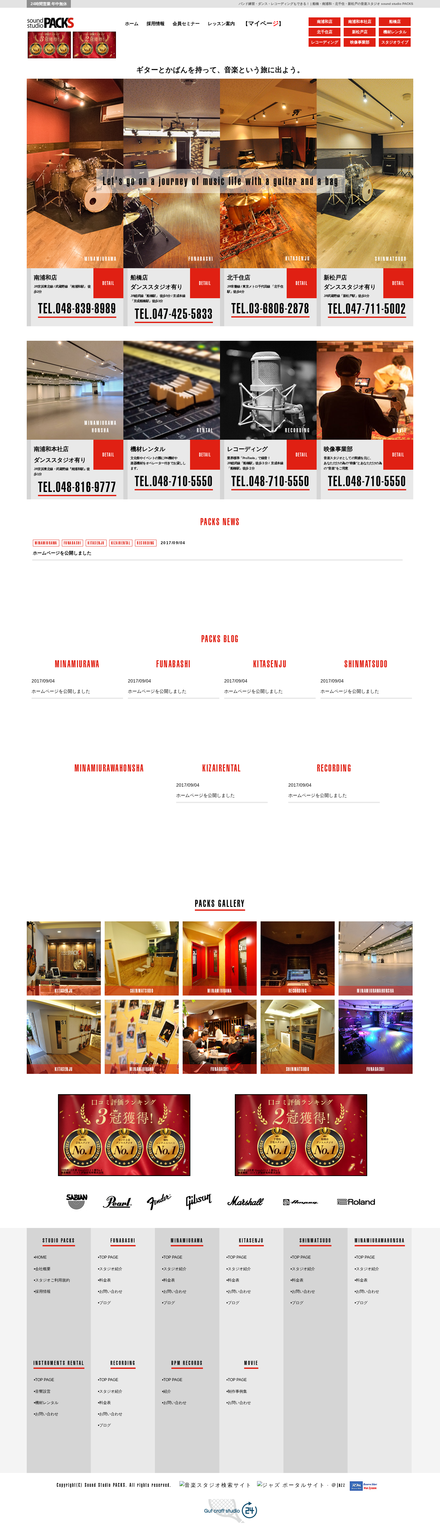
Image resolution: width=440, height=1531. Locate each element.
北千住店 (324, 32)
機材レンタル (395, 32)
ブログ (105, 1302)
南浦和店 (324, 21)
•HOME (40, 1257)
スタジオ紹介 (239, 1269)
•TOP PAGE (236, 1380)
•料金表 (104, 1280)
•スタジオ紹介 (110, 1269)
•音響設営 (42, 1391)
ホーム (132, 23)
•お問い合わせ (110, 1291)
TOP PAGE (108, 1257)
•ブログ (232, 1302)
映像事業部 (359, 42)
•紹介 (166, 1391)
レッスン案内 (221, 23)
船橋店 (395, 21)
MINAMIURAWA (46, 542)
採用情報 (156, 23)
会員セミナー (186, 23)
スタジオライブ (394, 42)
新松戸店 (360, 32)
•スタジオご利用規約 (52, 1280)
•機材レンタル (46, 1402)
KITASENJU (96, 542)
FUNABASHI (72, 542)
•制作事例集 (236, 1391)
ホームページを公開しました (62, 552)
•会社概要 (42, 1269)
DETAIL (108, 283)
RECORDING (146, 542)
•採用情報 (42, 1291)
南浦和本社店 (359, 21)
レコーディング (324, 42)
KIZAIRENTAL (121, 542)
